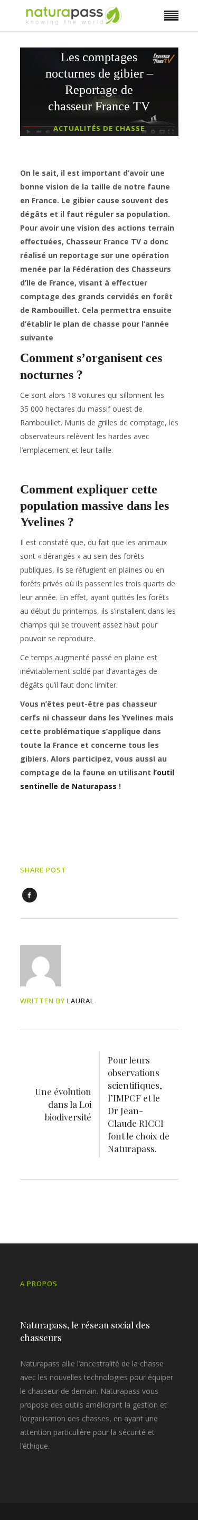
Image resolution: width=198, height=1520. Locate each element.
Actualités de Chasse (99, 128)
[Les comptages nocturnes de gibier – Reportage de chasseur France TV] (48, 965)
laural (80, 1000)
